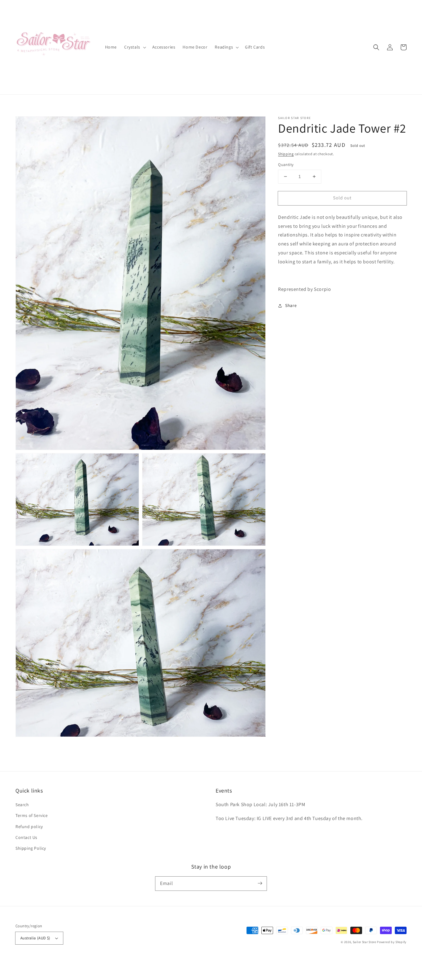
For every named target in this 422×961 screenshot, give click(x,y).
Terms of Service (31, 815)
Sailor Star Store (364, 942)
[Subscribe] (260, 883)
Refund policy (29, 826)
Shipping (286, 153)
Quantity (285, 164)
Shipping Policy (30, 848)
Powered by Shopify (392, 942)
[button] (376, 47)
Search (22, 804)
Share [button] (291, 305)
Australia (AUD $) (35, 938)
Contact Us (26, 837)
